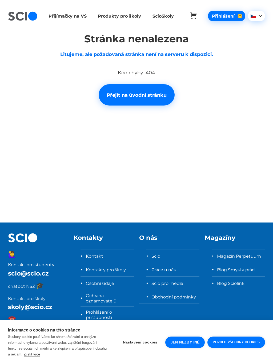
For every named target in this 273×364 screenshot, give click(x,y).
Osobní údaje (100, 283)
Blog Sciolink (230, 283)
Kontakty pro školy (106, 269)
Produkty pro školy (119, 16)
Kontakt (94, 256)
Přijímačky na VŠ (68, 16)
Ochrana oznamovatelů (101, 298)
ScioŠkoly (163, 16)
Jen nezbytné (185, 342)
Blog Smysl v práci (236, 269)
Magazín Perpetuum (239, 256)
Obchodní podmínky (173, 296)
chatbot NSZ (26, 286)
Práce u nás (163, 269)
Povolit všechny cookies (236, 342)
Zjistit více (32, 354)
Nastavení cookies (140, 342)
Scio (155, 256)
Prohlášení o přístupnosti (99, 315)
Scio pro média (167, 283)
